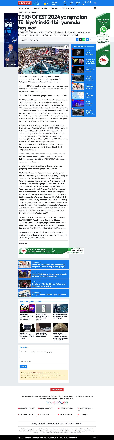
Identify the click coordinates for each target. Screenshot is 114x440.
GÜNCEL (37, 8)
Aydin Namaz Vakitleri (66, 408)
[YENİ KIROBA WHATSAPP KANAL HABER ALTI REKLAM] (51, 251)
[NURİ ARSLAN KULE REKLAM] (11, 40)
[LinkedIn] (60, 402)
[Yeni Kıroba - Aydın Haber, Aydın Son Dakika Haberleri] (24, 3)
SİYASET (45, 8)
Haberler (21, 12)
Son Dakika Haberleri (66, 414)
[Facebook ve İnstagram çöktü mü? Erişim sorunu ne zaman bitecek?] (27, 308)
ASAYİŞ (21, 8)
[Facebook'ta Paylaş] (77, 39)
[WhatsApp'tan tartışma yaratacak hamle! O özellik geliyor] (43, 308)
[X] (50, 402)
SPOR (52, 8)
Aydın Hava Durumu (46, 408)
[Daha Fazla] (87, 39)
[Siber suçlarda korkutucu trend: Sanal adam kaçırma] (43, 327)
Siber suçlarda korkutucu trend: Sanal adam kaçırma (43, 334)
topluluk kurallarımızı (36, 373)
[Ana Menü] (95, 8)
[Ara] (95, 3)
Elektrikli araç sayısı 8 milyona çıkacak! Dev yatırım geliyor (60, 316)
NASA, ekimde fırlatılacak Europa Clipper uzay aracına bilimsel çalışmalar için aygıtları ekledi (60, 336)
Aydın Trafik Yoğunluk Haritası (85, 409)
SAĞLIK (58, 8)
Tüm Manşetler (44, 414)
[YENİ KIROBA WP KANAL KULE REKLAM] (103, 40)
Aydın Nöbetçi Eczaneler (27, 408)
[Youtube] (63, 402)
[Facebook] (47, 402)
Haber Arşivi (83, 414)
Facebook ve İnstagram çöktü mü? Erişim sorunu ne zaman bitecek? (26, 317)
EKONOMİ (28, 8)
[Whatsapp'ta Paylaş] (83, 39)
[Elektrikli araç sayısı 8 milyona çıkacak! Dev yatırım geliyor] (60, 308)
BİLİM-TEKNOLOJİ (32, 12)
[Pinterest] (53, 402)
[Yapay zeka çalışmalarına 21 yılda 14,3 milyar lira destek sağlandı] (27, 327)
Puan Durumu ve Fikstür (27, 414)
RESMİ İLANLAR (68, 8)
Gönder (23, 366)
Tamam (94, 437)
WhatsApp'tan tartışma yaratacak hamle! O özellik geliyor (42, 317)
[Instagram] (57, 402)
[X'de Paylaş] (80, 39)
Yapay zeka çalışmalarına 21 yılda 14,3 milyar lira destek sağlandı (27, 335)
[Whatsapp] (66, 402)
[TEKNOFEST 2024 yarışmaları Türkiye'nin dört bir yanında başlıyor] (43, 59)
